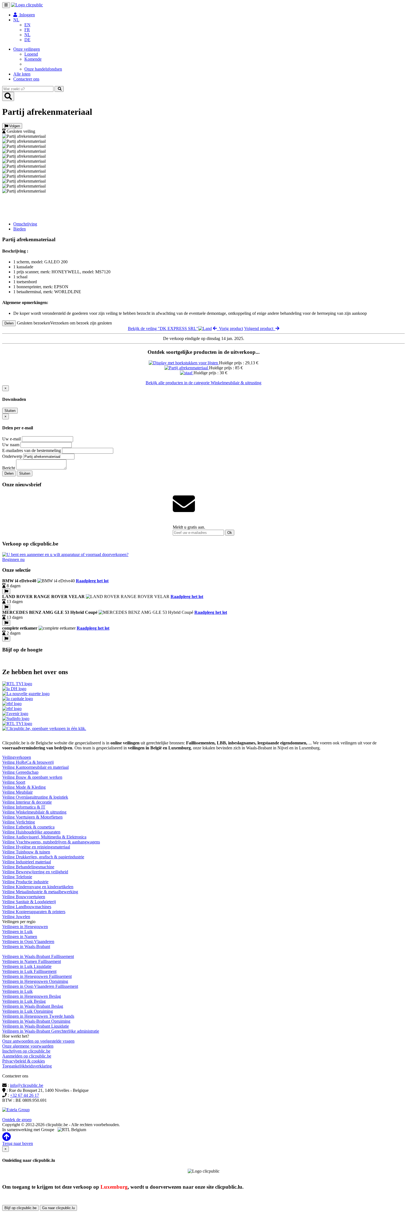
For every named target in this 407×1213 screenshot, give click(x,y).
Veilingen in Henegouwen (25, 926)
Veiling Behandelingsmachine (28, 866)
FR (27, 29)
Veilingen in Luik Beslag (24, 1001)
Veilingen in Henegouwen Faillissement (37, 976)
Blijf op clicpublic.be (20, 1208)
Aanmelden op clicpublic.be (26, 1056)
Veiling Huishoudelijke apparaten (31, 832)
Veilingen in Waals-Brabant (26, 946)
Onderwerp (12, 456)
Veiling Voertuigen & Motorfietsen (32, 817)
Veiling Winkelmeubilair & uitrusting (34, 812)
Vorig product (230, 328)
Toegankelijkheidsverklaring (27, 1066)
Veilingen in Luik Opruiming (27, 1011)
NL (27, 34)
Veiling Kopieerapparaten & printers (33, 911)
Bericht (8, 468)
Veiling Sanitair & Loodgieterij (29, 901)
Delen (9, 323)
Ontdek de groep (17, 1119)
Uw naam (10, 444)
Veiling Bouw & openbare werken (32, 777)
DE (27, 39)
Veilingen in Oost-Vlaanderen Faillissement (40, 986)
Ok (229, 533)
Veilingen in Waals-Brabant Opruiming (36, 1021)
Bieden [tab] (19, 229)
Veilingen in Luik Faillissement (29, 971)
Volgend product (259, 328)
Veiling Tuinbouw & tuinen (26, 852)
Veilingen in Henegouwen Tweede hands (38, 1016)
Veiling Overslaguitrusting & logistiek (35, 797)
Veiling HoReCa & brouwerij (28, 762)
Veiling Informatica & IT (23, 807)
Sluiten (10, 411)
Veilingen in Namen (19, 936)
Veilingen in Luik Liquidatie (26, 966)
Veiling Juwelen (16, 916)
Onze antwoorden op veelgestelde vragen (38, 1041)
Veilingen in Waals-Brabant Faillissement (38, 956)
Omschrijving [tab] (25, 224)
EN (27, 24)
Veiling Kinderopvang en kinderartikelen (37, 886)
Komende (33, 59)
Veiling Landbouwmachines (26, 906)
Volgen (14, 126)
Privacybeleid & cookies (23, 1061)
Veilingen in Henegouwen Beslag (31, 996)
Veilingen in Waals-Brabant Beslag (32, 1006)
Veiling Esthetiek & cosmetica (28, 827)
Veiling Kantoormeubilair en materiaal (35, 767)
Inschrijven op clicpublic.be (26, 1051)
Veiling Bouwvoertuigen (23, 896)
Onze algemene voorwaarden (27, 1046)
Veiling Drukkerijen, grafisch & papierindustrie (43, 856)
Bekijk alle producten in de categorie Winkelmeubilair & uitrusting (203, 382)
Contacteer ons (26, 79)
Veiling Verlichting (18, 822)
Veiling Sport (13, 782)
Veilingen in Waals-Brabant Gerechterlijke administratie (50, 1031)
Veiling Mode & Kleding (24, 787)
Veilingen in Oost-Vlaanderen (28, 941)
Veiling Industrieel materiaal (26, 861)
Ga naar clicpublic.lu (58, 1208)
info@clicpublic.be (26, 1085)
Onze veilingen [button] (26, 49)
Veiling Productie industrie (25, 881)
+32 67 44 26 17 (24, 1095)
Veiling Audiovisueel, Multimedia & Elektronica (44, 837)
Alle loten (21, 74)
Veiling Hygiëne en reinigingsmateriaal (36, 847)
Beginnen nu (13, 559)
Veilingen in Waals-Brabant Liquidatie (35, 1026)
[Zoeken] (59, 89)
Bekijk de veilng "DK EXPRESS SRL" (163, 328)
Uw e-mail (11, 439)
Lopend (31, 54)
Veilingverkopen (16, 757)
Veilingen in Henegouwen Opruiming (35, 981)
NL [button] (16, 19)
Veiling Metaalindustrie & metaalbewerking (40, 891)
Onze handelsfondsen (43, 69)
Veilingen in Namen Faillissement (31, 961)
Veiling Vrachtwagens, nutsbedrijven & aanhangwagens (51, 842)
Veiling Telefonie (17, 876)
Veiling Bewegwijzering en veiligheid (35, 871)
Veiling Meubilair (17, 792)
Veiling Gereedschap (20, 772)
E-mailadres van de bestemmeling (31, 450)
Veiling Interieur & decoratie (27, 802)
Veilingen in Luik (17, 931)
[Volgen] (6, 591)
